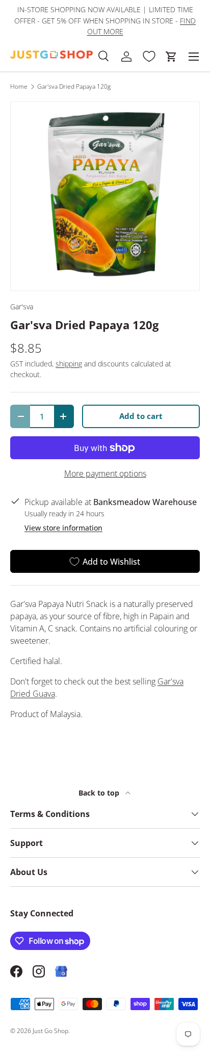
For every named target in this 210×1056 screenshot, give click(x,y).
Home (19, 87)
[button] (171, 56)
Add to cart (141, 416)
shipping (69, 363)
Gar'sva (21, 306)
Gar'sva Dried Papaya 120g (74, 87)
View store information (63, 528)
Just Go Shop (50, 1030)
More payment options (105, 473)
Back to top (99, 793)
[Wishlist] (149, 56)
